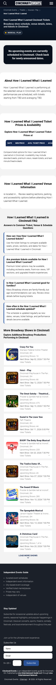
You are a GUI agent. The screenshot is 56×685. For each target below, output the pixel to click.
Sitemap (23, 679)
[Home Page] (28, 3)
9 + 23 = (7, 663)
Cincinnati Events (10, 10)
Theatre (22, 10)
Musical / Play (33, 10)
